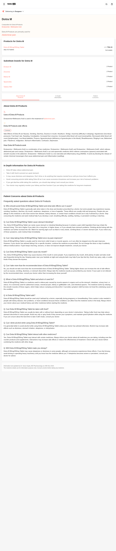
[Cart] (111, 4)
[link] (11, 4)
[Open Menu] (4, 4)
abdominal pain (49, 119)
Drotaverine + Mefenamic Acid (11, 27)
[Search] (106, 4)
